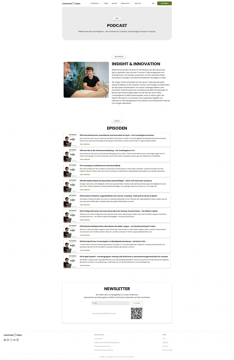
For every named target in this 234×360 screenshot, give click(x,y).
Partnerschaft (167, 350)
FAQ (163, 339)
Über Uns (138, 3)
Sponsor (114, 3)
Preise (106, 3)
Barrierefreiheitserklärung (103, 350)
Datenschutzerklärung (102, 346)
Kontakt (165, 346)
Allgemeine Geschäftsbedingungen (107, 342)
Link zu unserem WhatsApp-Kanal (103, 313)
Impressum (98, 339)
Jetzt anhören (85, 144)
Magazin (165, 342)
